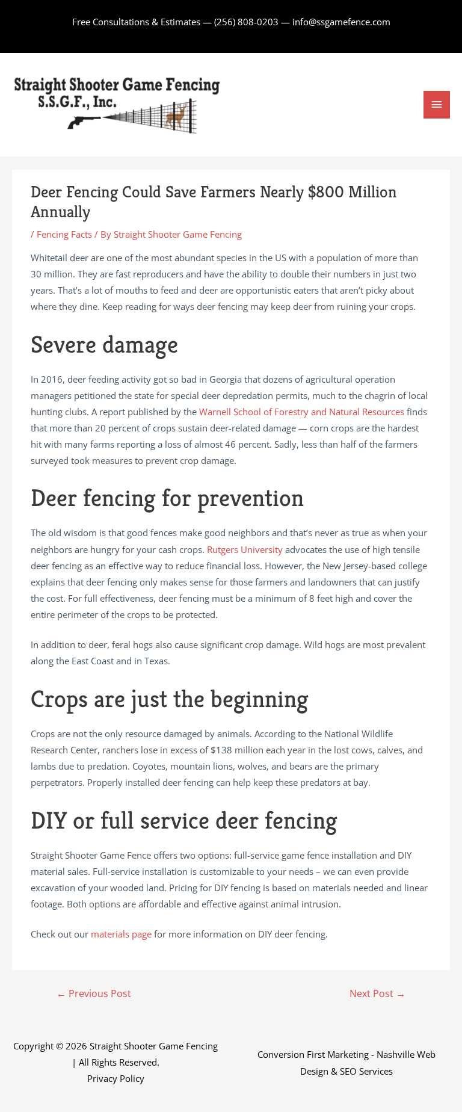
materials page (121, 934)
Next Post (377, 993)
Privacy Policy (115, 1078)
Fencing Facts (64, 234)
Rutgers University (245, 549)
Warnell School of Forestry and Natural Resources (301, 412)
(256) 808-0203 (246, 22)
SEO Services (366, 1071)
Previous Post (94, 993)
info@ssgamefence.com (341, 22)
